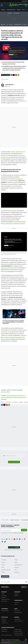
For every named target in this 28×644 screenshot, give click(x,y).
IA (7, 24)
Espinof (15, 604)
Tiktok (5, 541)
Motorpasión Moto (18, 612)
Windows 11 (16, 572)
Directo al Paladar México (6, 635)
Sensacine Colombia (18, 633)
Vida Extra (16, 595)
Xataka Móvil (4, 595)
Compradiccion (4, 622)
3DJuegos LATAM (17, 629)
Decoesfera (3, 621)
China (4, 24)
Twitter (14, 75)
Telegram (20, 539)
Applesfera (3, 597)
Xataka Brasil (4, 631)
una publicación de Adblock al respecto (14, 223)
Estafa (11, 24)
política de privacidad (18, 532)
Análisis (16, 559)
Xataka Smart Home (5, 599)
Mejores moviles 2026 (15, 520)
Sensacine (16, 602)
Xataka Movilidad (18, 564)
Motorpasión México (18, 635)
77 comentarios (6, 75)
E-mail (18, 75)
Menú (2, 5)
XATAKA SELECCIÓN (11, 9)
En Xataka (4, 319)
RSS (22, 539)
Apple (2, 567)
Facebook (11, 75)
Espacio (3, 562)
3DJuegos (16, 593)
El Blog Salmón (17, 619)
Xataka (14, 5)
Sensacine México (18, 631)
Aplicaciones (9, 402)
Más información (15, 642)
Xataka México (4, 629)
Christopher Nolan (17, 24)
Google (21, 402)
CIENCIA (18, 9)
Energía (3, 564)
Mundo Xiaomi (4, 601)
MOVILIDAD (24, 9)
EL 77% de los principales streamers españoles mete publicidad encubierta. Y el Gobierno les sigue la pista (13, 322)
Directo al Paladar (5, 610)
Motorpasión (17, 610)
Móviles (16, 562)
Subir (23, 587)
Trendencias (3, 619)
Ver (14, 462)
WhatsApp (7, 539)
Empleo (3, 572)
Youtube (15, 402)
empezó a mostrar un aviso (17, 151)
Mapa (24, 24)
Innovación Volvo (16, 13)
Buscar (26, 581)
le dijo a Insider (12, 210)
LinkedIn (2, 541)
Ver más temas (5, 576)
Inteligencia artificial (5, 569)
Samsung (16, 567)
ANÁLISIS (3, 9)
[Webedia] (25, 1)
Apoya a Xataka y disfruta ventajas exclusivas (14, 549)
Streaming (3, 559)
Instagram (17, 539)
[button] (10, 84)
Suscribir (24, 530)
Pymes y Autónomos (18, 621)
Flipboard (16, 75)
